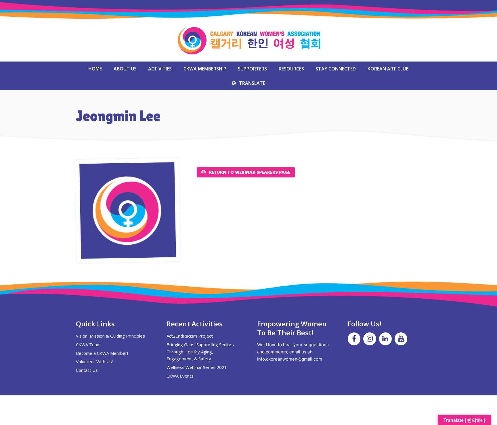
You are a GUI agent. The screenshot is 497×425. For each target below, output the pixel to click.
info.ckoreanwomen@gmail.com (289, 359)
